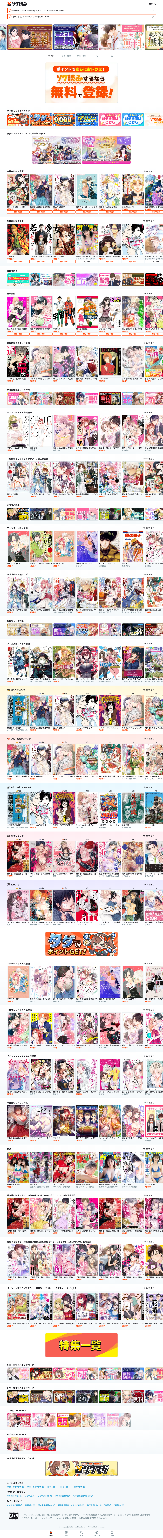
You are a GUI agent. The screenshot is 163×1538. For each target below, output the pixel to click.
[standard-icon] (153, 10)
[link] (41, 119)
